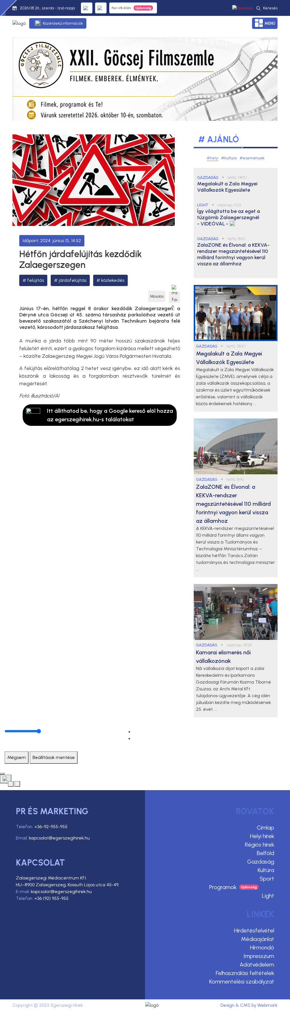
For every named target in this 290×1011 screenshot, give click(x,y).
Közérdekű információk (63, 23)
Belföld (265, 853)
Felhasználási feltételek (245, 973)
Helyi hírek (262, 836)
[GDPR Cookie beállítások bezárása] (2, 774)
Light (268, 895)
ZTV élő (101, 8)
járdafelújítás (72, 280)
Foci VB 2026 (121, 8)
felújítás (35, 280)
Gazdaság (260, 861)
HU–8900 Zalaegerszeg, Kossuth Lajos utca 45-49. (67, 884)
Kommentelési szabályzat (241, 981)
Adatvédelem (257, 964)
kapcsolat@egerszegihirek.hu (59, 838)
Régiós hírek (259, 844)
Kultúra (266, 870)
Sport (267, 878)
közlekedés (112, 280)
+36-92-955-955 (50, 826)
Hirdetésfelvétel (254, 930)
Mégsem (16, 757)
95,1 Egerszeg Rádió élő (87, 8)
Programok (222, 887)
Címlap (265, 827)
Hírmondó (262, 947)
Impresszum (259, 956)
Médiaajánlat (257, 939)
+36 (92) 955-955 (51, 898)
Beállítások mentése (54, 757)
